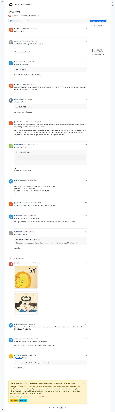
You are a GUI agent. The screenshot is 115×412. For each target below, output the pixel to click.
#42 (86, 84)
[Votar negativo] (81, 35)
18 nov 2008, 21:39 (35, 122)
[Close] (85, 383)
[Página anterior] (49, 408)
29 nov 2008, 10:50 (32, 339)
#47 (86, 203)
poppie (16, 99)
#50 (86, 263)
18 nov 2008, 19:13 (32, 28)
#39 (86, 28)
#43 (86, 99)
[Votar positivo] (75, 35)
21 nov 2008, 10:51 (31, 215)
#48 (86, 215)
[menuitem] (112, 2)
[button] (2, 409)
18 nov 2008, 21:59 (31, 180)
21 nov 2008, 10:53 (30, 231)
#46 (86, 180)
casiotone (17, 339)
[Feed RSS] (38, 16)
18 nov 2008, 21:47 (33, 144)
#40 (86, 41)
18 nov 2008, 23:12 (35, 203)
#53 (86, 355)
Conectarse (23, 400)
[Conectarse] (112, 2)
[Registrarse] (112, 5)
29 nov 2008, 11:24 (31, 355)
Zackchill (17, 41)
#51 (86, 324)
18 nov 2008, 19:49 (32, 84)
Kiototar (16, 180)
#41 (86, 61)
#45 (86, 144)
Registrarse (14, 400)
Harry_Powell (18, 263)
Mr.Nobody (17, 144)
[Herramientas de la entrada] (85, 35)
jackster (16, 355)
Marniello (17, 28)
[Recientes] (2, 2)
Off (10, 15)
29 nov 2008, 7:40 (34, 263)
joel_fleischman (19, 122)
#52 (86, 339)
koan (15, 61)
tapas (16, 231)
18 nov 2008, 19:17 (32, 41)
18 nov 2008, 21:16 (30, 99)
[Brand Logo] (11, 4)
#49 (86, 231)
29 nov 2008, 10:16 (31, 324)
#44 (86, 122)
